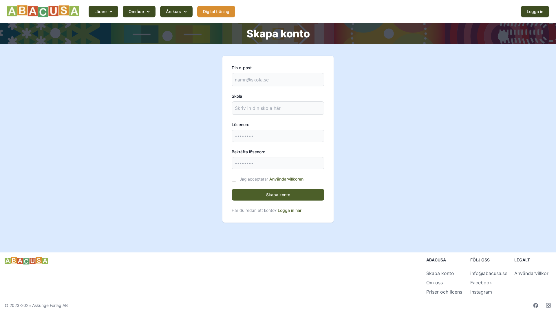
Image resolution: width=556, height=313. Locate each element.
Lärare (100, 11)
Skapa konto (278, 194)
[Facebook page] (536, 305)
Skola (237, 96)
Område (136, 11)
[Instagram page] (548, 305)
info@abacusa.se (488, 273)
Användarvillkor (531, 273)
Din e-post (242, 67)
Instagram (481, 292)
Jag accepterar (271, 178)
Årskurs (173, 11)
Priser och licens (444, 292)
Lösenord (241, 124)
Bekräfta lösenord (249, 151)
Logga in (535, 11)
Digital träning (216, 11)
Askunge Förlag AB (50, 305)
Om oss (434, 282)
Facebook (481, 282)
